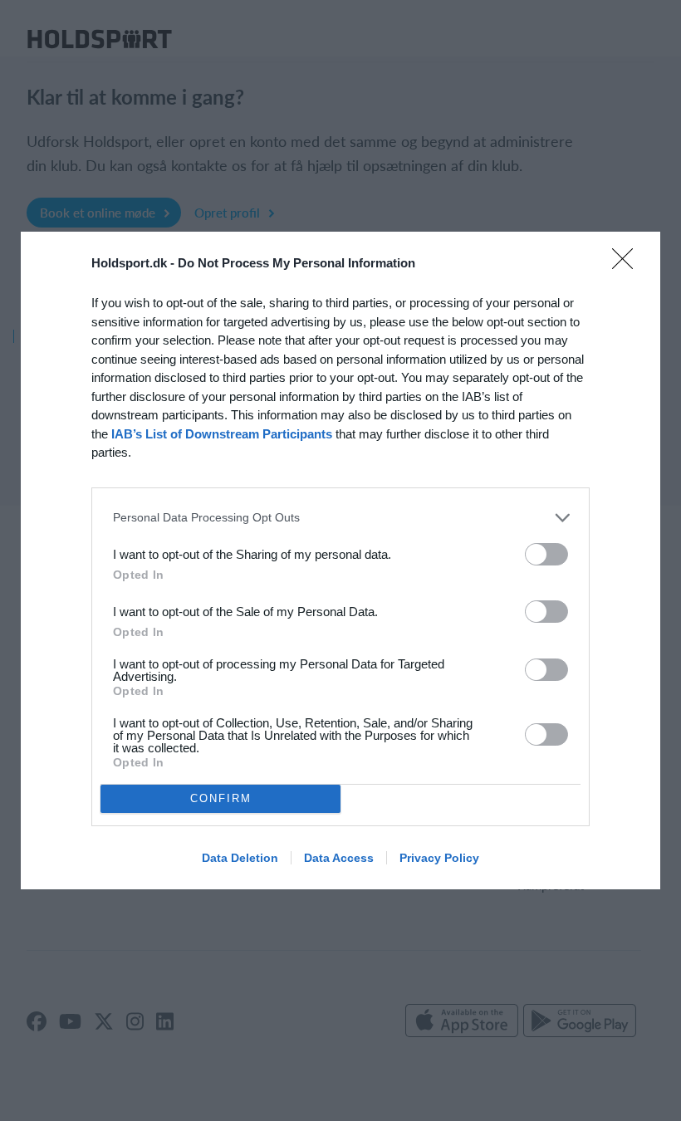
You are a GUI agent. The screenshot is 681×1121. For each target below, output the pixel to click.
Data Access (339, 857)
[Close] (628, 264)
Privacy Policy (439, 857)
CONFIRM (221, 798)
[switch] (546, 554)
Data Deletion (240, 857)
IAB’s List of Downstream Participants (221, 434)
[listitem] (340, 517)
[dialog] (340, 560)
